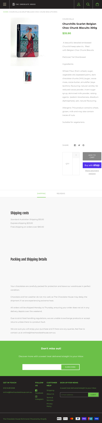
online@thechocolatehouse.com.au (17, 392)
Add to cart (92, 156)
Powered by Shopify (38, 419)
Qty (67, 164)
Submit (93, 395)
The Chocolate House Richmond (16, 419)
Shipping (50, 390)
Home (5, 12)
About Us (50, 394)
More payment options (92, 172)
